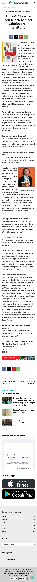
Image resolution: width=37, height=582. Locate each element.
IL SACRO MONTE (10, 559)
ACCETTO (13, 578)
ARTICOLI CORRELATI (9, 391)
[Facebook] (11, 37)
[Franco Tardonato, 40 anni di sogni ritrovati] (7, 412)
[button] (3, 3)
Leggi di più (23, 578)
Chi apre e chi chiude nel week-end (27, 382)
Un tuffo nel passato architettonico (9, 382)
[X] (16, 37)
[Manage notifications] (32, 577)
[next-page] (6, 430)
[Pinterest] (21, 37)
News (23, 11)
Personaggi (18, 11)
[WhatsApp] (26, 37)
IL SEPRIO (7, 566)
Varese (28, 11)
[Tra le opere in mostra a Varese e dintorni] (7, 422)
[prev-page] (3, 430)
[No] (34, 575)
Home (4, 7)
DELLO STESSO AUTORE (10, 393)
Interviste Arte (12, 7)
